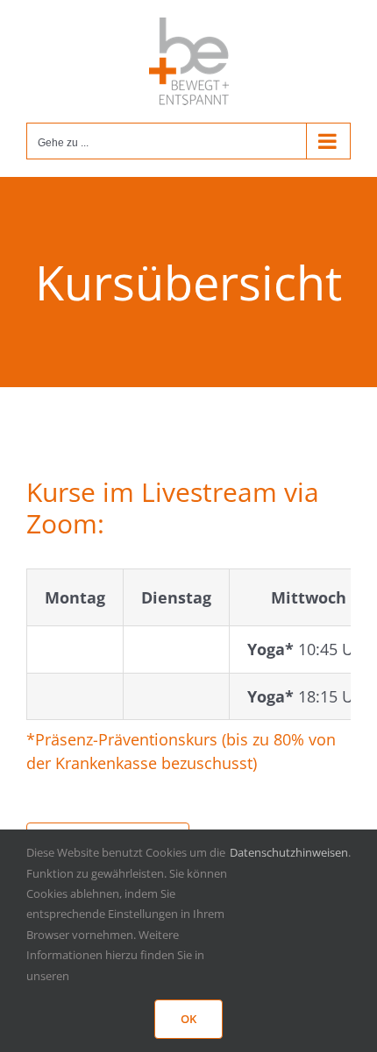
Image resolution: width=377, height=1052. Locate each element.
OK (188, 1019)
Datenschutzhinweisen (289, 852)
